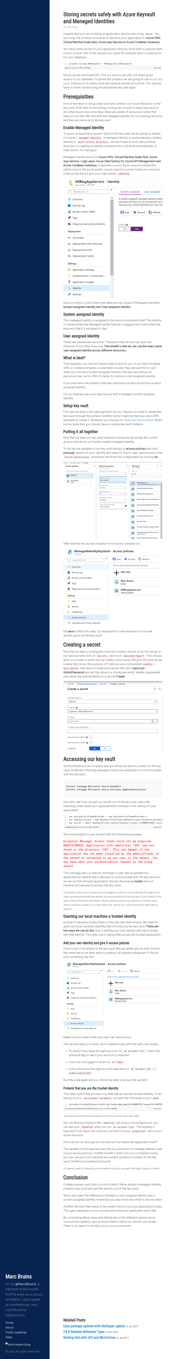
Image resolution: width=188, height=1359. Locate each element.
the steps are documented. (136, 420)
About (10, 1327)
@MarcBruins (25, 1284)
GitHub (87, 68)
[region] (112, 63)
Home (9, 1322)
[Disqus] (112, 1273)
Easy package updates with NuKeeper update (100, 1326)
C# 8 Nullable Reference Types (90, 1332)
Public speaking (16, 1332)
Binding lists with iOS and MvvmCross (96, 1338)
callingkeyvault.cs (72, 827)
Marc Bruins (19, 1276)
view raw (157, 68)
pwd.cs (68, 68)
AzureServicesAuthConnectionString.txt (81, 1109)
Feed (9, 1337)
